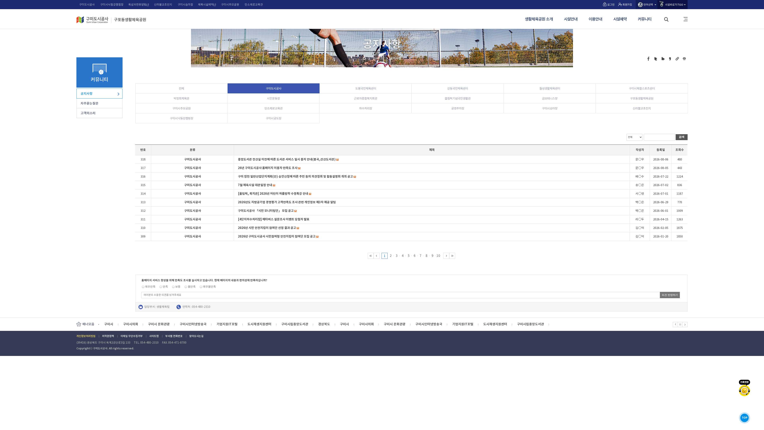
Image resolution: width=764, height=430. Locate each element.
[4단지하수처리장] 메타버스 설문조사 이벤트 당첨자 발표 (273, 219)
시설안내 (570, 19)
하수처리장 (365, 108)
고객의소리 (88, 113)
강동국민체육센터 (457, 88)
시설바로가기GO (674, 4)
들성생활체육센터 (549, 88)
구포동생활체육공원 (130, 20)
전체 (181, 88)
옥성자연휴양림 (137, 4)
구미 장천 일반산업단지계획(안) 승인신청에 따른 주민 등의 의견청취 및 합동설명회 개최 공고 (295, 176)
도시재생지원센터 (259, 324)
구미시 (108, 324)
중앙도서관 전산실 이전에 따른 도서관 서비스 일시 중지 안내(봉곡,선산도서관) (287, 159)
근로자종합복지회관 (365, 98)
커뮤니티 (644, 19)
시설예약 (620, 19)
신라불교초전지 (163, 4)
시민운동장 (273, 98)
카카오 (744, 388)
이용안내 (595, 19)
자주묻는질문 (89, 103)
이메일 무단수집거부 (132, 336)
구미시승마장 (185, 4)
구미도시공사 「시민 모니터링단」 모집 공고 (266, 211)
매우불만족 (209, 286)
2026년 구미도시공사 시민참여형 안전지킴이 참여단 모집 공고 (277, 236)
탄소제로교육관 (254, 4)
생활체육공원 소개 (539, 19)
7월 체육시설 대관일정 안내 (255, 185)
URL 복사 (677, 59)
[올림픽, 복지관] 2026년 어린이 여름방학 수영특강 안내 (273, 193)
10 (438, 256)
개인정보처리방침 (86, 336)
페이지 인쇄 (684, 59)
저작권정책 (108, 336)
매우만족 (150, 286)
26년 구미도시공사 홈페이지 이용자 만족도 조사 (267, 168)
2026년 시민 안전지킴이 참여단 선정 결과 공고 (267, 228)
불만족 (192, 286)
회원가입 (627, 4)
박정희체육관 (181, 98)
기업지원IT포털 (227, 324)
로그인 (611, 4)
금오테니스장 (549, 98)
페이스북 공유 (648, 59)
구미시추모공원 (230, 4)
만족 (165, 286)
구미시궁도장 (273, 118)
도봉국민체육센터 (365, 88)
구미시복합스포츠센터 (642, 88)
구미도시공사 (87, 4)
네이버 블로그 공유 (663, 59)
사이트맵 (686, 19)
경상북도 (324, 324)
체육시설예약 (205, 4)
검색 (666, 19)
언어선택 (648, 4)
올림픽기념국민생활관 (458, 98)
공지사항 (87, 94)
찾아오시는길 (196, 336)
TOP (744, 417)
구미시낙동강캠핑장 (112, 4)
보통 (177, 286)
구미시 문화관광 (159, 324)
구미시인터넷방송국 (193, 324)
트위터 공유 (656, 59)
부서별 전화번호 (174, 336)
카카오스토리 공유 (670, 59)
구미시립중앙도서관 (294, 324)
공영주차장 (457, 108)
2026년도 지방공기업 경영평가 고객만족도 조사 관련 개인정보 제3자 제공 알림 (287, 202)
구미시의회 (130, 324)
